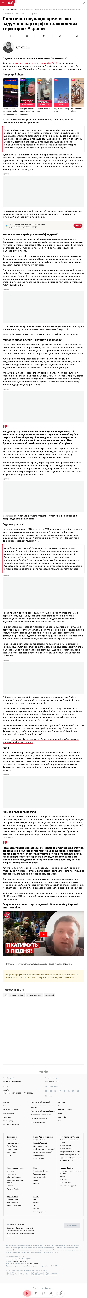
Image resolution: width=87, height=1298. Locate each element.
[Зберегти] (76, 36)
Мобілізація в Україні (69, 1137)
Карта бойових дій (40, 1143)
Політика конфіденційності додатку (43, 1111)
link (46, 1091)
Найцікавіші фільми (40, 1171)
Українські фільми (40, 1174)
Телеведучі (7, 1117)
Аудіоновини (12, 1152)
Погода (9, 1155)
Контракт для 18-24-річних (70, 1152)
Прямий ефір (12, 1146)
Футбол (36, 1203)
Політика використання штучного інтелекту (42, 1106)
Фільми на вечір (39, 1177)
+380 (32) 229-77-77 (19, 1261)
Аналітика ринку (13, 1200)
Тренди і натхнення (14, 1206)
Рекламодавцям (8, 1121)
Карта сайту (62, 1117)
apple (25, 1274)
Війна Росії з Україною (43, 1137)
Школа (62, 1177)
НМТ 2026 (63, 1180)
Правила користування (11, 1124)
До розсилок (72, 1226)
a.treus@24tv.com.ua (60, 978)
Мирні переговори (40, 1146)
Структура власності (65, 1109)
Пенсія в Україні (13, 1189)
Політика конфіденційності (40, 1102)
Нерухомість (12, 1197)
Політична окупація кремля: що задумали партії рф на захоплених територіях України (49, 9)
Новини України (13, 1143)
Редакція (6, 1106)
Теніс (35, 1206)
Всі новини (12, 1137)
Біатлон (36, 1209)
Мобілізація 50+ (65, 1146)
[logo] (10, 3)
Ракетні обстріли (39, 1140)
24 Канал (6, 9)
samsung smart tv (51, 1274)
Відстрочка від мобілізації (69, 1155)
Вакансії (61, 1106)
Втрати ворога (38, 1158)
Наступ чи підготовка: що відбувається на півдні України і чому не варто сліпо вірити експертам (41, 740)
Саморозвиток (65, 1183)
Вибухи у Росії (38, 1155)
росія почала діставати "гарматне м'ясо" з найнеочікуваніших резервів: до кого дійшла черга (40, 517)
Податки (10, 1186)
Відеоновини (12, 1149)
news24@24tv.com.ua (12, 1081)
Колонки (14, 9)
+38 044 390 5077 (52, 1081)
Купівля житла (12, 1203)
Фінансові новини (14, 1177)
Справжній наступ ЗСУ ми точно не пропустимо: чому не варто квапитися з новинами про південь (38, 121)
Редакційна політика (10, 1109)
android (12, 1274)
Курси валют (11, 1174)
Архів (60, 1113)
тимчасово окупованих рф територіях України (36, 63)
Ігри (59, 1121)
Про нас (6, 1102)
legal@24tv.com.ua (32, 1264)
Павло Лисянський (23, 48)
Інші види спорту (39, 1212)
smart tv (37, 1274)
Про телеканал (8, 1113)
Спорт (36, 1197)
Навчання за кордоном (68, 1186)
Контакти (61, 1102)
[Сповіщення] (84, 3)
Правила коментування (39, 1118)
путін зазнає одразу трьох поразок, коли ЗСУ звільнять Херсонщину (43, 334)
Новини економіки (15, 1168)
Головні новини (13, 1140)
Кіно (35, 1168)
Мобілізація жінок (66, 1149)
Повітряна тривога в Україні (43, 1149)
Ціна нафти (11, 1171)
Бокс (35, 1200)
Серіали (36, 1183)
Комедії (36, 1180)
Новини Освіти (66, 1168)
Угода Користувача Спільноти (41, 1115)
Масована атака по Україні (43, 1152)
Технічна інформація (38, 1122)
